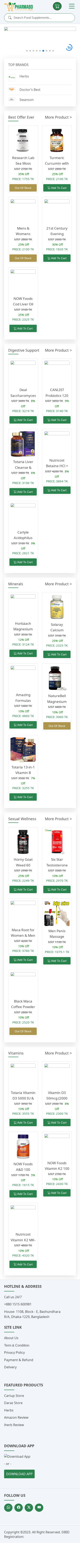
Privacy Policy (14, 1352)
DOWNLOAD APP (19, 1474)
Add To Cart (58, 187)
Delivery (10, 1367)
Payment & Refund (18, 1360)
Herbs (9, 1410)
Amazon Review (16, 1417)
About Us (11, 1338)
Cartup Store (14, 1395)
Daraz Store (13, 1403)
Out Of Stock (23, 187)
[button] (27, 51)
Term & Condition (16, 1345)
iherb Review (14, 1425)
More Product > (58, 117)
